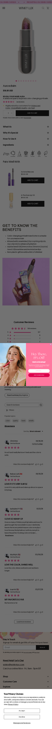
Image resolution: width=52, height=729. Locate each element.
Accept (22, 711)
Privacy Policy (13, 704)
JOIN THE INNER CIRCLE (39, 375)
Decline (22, 717)
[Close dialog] (51, 344)
